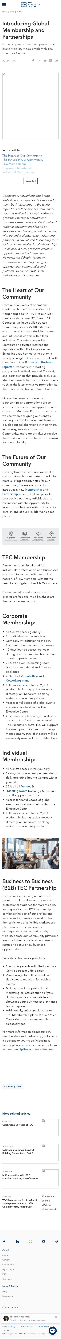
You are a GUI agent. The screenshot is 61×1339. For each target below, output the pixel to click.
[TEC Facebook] (4, 1241)
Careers (6, 1260)
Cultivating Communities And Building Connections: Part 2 (18, 1151)
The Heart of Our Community (22, 156)
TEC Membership (14, 164)
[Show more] (4, 4)
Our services (9, 1307)
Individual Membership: (18, 172)
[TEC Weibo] (57, 1241)
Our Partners (8, 1264)
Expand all (30, 181)
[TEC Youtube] (43, 1241)
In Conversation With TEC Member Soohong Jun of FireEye (20, 1177)
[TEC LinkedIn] (17, 1241)
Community (7, 1279)
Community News (12, 1086)
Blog (12, 12)
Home (4, 12)
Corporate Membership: (18, 168)
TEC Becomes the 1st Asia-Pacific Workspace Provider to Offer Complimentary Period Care (20, 1203)
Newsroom (7, 1296)
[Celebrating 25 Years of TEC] (50, 1127)
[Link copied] (57, 61)
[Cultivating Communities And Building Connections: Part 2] (50, 1152)
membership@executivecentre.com (30, 1049)
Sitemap (6, 1330)
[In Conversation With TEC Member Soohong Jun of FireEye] (50, 1177)
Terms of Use (26, 1326)
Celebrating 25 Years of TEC (17, 1125)
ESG (4, 1274)
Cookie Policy (44, 1326)
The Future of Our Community (22, 160)
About (5, 1255)
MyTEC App (8, 1269)
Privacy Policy (8, 1326)
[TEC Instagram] (30, 1241)
